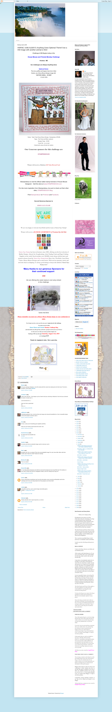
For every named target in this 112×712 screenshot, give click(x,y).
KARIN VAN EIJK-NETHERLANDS (83, 369)
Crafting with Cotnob (30, 490)
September (80, 440)
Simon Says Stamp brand (41, 258)
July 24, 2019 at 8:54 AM (26, 463)
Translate (86, 268)
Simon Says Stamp (60, 228)
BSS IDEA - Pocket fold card (83, 474)
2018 (77, 488)
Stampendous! (36, 195)
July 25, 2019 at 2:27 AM (26, 493)
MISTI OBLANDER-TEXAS (82, 374)
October (79, 438)
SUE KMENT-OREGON (81, 377)
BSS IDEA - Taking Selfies (83, 467)
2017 (77, 490)
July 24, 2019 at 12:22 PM (27, 473)
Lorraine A (23, 394)
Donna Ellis (23, 468)
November (79, 436)
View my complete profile (80, 97)
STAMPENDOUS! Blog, (45, 190)
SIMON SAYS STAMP (43, 205)
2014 (77, 496)
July (78, 444)
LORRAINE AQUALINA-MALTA (83, 370)
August (79, 442)
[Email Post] (31, 376)
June (78, 476)
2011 (77, 501)
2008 (77, 507)
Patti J (22, 450)
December (79, 434)
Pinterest (46, 195)
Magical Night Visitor (82, 469)
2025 (77, 421)
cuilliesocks (24, 412)
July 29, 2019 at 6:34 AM (26, 501)
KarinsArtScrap (25, 432)
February (79, 484)
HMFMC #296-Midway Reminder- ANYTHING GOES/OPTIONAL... (85, 446)
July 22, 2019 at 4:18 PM (26, 446)
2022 (77, 427)
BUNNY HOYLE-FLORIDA (82, 362)
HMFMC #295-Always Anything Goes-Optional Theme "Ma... (85, 464)
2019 (77, 432)
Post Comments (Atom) (29, 509)
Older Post (67, 507)
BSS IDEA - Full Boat (82, 455)
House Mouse (24, 378)
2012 (77, 499)
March (79, 482)
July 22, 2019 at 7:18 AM (26, 390)
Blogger (62, 693)
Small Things (80, 462)
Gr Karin (23, 436)
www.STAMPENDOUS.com (53, 184)
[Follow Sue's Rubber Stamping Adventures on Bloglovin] (82, 322)
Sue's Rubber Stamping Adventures (32, 13)
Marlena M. (23, 460)
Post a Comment (23, 504)
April (78, 480)
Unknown (23, 498)
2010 (77, 503)
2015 (77, 494)
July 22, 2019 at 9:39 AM (26, 408)
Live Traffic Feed (84, 275)
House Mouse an (34, 327)
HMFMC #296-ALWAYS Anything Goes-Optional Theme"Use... (84, 452)
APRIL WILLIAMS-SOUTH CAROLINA (84, 360)
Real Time (84, 315)
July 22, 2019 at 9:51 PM (26, 455)
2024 (77, 423)
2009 (77, 505)
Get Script (79, 315)
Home (17, 40)
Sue (22, 421)
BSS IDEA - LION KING (82, 460)
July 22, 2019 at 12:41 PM (27, 438)
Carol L (23, 477)
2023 (77, 425)
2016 (77, 492)
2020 (77, 431)
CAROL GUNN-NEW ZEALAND (83, 364)
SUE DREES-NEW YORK (81, 375)
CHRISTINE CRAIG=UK (81, 365)
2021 (77, 429)
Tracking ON (88, 315)
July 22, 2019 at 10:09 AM (27, 417)
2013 (77, 497)
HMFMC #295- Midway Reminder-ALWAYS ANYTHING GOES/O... (85, 457)
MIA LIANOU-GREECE (81, 372)
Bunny (22, 385)
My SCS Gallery (79, 328)
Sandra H (23, 442)
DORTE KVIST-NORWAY (81, 367)
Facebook (55, 195)
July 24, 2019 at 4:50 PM (26, 482)
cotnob (22, 487)
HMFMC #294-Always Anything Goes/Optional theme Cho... (84, 471)
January (79, 486)
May (78, 478)
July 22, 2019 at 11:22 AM (27, 428)
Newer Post (20, 507)
